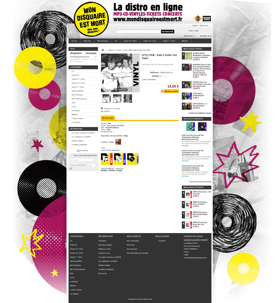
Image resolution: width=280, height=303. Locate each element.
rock (95, 59)
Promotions (102, 241)
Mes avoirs (131, 245)
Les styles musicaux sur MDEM (83, 133)
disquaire (76, 53)
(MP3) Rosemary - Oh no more (202, 194)
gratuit (72, 61)
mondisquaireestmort (79, 57)
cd (91, 59)
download (85, 59)
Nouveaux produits (193, 119)
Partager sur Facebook (112, 108)
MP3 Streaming (102, 41)
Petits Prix (87, 41)
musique (91, 53)
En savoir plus (107, 118)
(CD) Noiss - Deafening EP (198, 96)
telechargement (75, 59)
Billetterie (185, 41)
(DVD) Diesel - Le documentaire (200, 106)
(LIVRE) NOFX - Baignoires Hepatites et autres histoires (201, 56)
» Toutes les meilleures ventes (199, 113)
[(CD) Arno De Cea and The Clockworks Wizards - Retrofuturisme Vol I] (190, 126)
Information (76, 129)
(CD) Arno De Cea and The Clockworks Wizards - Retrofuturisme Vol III (193, 168)
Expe (119, 170)
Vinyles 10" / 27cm (149, 41)
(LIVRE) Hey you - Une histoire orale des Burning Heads (202, 85)
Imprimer (107, 111)
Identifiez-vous (205, 36)
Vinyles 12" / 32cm (130, 41)
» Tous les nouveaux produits (200, 182)
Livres (74, 107)
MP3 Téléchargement (79, 99)
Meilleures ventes (192, 49)
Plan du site (102, 273)
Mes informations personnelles (137, 253)
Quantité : (156, 76)
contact (194, 25)
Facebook (162, 241)
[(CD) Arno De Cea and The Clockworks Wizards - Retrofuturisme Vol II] (202, 126)
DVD (73, 103)
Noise (104, 170)
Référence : (155, 73)
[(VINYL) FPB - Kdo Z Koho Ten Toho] (107, 102)
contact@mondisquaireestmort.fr (195, 258)
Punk (112, 170)
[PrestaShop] (82, 150)
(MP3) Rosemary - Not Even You (200, 224)
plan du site (204, 25)
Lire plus (185, 145)
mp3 (95, 57)
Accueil (73, 41)
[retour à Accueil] (103, 50)
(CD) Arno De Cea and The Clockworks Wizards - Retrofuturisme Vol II (193, 153)
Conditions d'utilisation (79, 145)
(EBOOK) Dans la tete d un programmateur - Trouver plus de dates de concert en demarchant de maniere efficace (202, 71)
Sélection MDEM (77, 91)
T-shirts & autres (78, 118)
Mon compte (134, 236)
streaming (78, 61)
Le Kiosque (76, 110)
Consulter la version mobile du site (140, 299)
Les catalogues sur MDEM (81, 137)
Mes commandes (133, 241)
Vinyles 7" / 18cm (169, 41)
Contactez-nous (104, 253)
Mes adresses (132, 249)
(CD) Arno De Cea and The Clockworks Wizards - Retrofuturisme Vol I (193, 137)
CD (116, 41)
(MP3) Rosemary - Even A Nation (200, 204)
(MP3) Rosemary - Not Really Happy (200, 214)
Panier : (193, 31)
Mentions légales (78, 141)
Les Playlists (76, 122)
